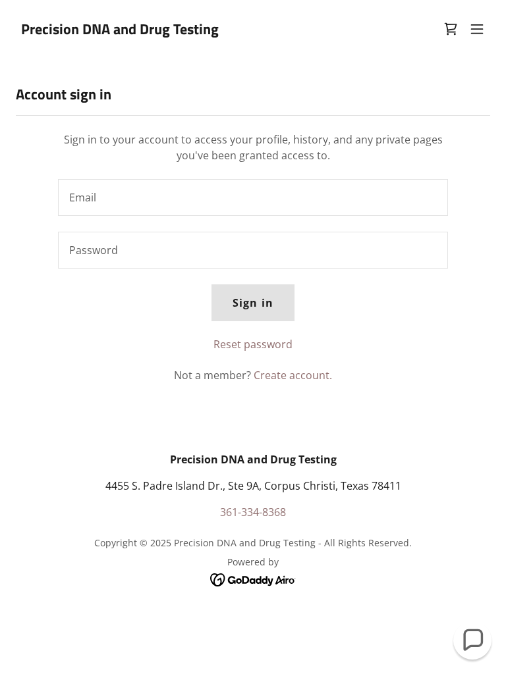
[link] (120, 30)
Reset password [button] (253, 344)
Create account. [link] (293, 375)
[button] (477, 29)
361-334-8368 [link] (253, 512)
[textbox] (253, 197)
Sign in (253, 303)
